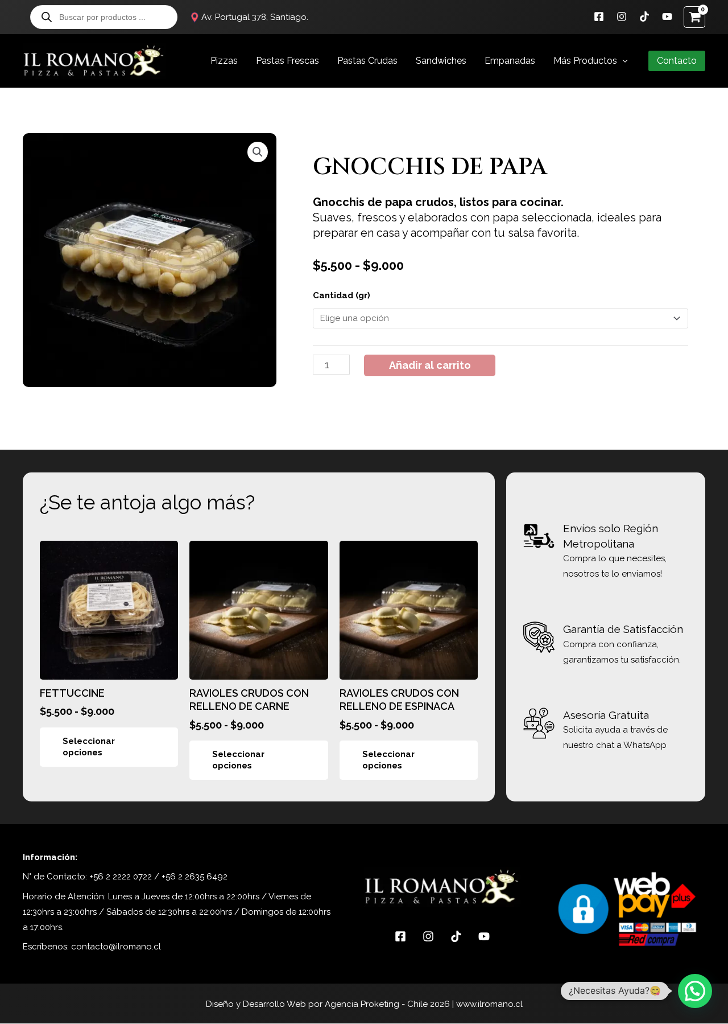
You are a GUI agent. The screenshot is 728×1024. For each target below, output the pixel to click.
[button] (676, 61)
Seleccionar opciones (89, 747)
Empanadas (510, 60)
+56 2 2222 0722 (120, 876)
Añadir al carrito (430, 365)
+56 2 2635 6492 (195, 876)
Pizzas (224, 60)
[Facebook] (599, 16)
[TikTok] (644, 16)
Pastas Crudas (367, 60)
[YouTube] (667, 16)
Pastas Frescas (287, 60)
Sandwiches (441, 60)
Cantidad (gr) (341, 295)
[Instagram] (622, 16)
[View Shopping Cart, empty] (694, 17)
